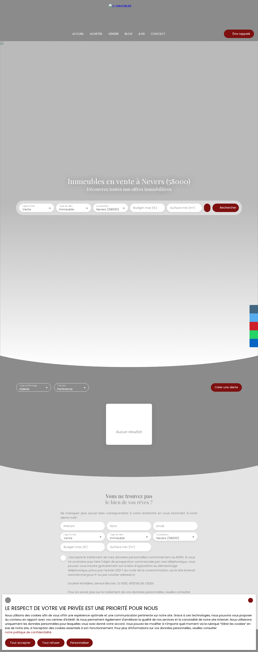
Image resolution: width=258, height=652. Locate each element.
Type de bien (66, 206)
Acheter (96, 34)
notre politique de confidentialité (28, 632)
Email (160, 526)
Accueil (78, 34)
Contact (158, 34)
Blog (128, 34)
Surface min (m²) (182, 208)
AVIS (141, 34)
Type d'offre (28, 206)
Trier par (61, 385)
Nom (113, 526)
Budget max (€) (145, 208)
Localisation (102, 206)
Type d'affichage (28, 385)
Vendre (113, 34)
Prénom (69, 526)
